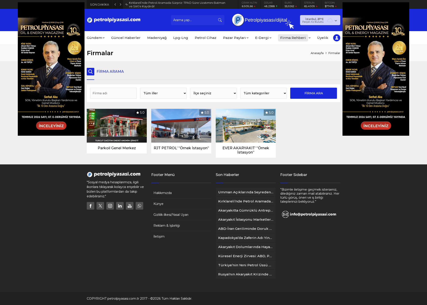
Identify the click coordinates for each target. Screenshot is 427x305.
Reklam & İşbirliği (166, 226)
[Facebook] (90, 206)
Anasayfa (317, 53)
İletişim (159, 236)
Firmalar (334, 53)
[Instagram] (110, 206)
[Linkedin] (120, 206)
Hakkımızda (162, 193)
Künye (158, 204)
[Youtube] (129, 206)
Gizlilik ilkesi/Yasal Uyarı (170, 215)
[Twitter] (100, 206)
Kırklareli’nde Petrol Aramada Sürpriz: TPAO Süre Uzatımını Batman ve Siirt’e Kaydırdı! (177, 4)
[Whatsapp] (139, 206)
